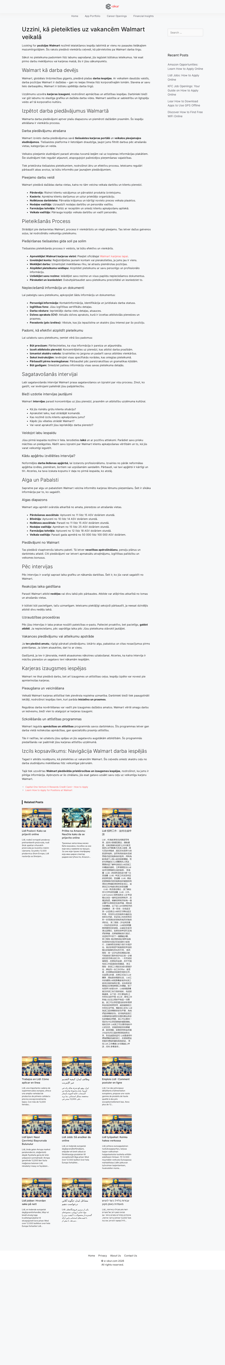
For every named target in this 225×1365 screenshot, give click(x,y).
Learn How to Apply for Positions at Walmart (48, 790)
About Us (115, 1255)
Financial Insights (143, 16)
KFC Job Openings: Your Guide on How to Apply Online (184, 90)
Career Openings (117, 16)
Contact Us (130, 1255)
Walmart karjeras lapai (114, 256)
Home (74, 16)
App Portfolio (92, 16)
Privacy (102, 1255)
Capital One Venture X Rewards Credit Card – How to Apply (56, 787)
